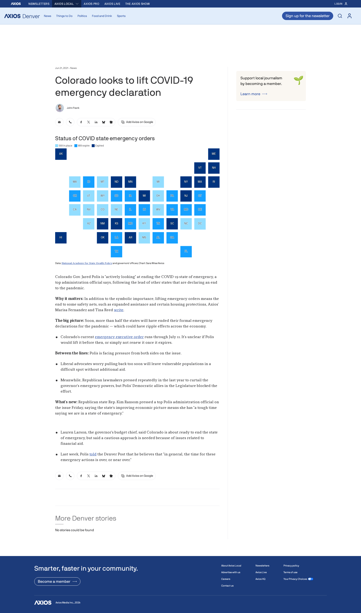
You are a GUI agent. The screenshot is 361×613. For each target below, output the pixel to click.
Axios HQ (260, 579)
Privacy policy (291, 565)
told (93, 454)
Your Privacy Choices (295, 579)
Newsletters (39, 3)
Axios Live (112, 3)
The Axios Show (137, 3)
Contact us (227, 585)
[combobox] (66, 4)
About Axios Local (231, 565)
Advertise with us (230, 572)
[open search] (339, 15)
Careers (225, 579)
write (118, 310)
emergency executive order (119, 337)
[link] (59, 122)
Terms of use (290, 572)
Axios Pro (91, 3)
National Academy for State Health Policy (87, 263)
